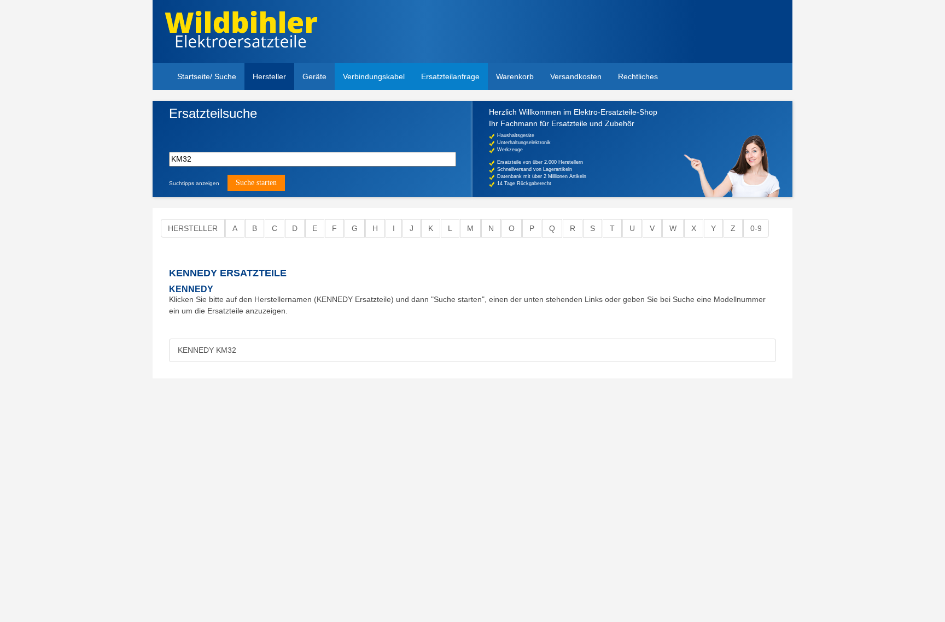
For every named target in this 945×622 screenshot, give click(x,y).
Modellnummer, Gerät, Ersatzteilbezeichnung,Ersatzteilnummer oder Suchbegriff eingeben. (253, 132)
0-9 (756, 228)
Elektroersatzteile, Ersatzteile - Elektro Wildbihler (241, 32)
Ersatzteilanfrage (450, 76)
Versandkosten (576, 76)
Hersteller (269, 76)
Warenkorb (515, 76)
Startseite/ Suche (206, 76)
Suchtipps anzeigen (194, 183)
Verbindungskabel (374, 76)
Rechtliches (638, 76)
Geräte (314, 76)
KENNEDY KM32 (207, 350)
